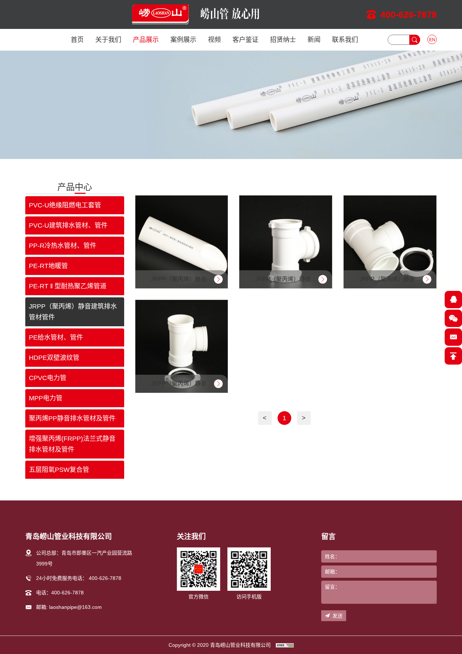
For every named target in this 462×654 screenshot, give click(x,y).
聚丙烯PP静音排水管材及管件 (72, 418)
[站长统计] (285, 645)
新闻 (314, 39)
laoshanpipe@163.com (75, 607)
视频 (214, 39)
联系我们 (345, 39)
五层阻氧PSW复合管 (59, 469)
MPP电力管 (45, 398)
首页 (77, 39)
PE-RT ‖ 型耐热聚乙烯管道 (67, 286)
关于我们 (108, 39)
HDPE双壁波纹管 (54, 357)
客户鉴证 (245, 39)
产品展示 (146, 39)
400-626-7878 (408, 14)
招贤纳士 (283, 39)
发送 (337, 616)
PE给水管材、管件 (56, 337)
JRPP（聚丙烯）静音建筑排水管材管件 (73, 312)
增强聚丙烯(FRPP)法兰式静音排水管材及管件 (72, 444)
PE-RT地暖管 (48, 266)
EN (432, 39)
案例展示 (183, 39)
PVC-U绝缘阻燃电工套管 (65, 205)
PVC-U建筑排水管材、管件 (68, 225)
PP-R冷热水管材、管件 (62, 245)
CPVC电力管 (47, 378)
